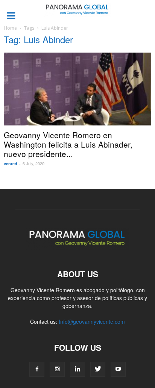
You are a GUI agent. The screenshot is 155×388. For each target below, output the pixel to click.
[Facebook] (36, 369)
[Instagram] (57, 369)
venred (10, 163)
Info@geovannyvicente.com (92, 321)
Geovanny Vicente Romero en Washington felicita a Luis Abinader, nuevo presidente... (68, 144)
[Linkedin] (77, 369)
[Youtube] (118, 369)
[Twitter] (97, 369)
